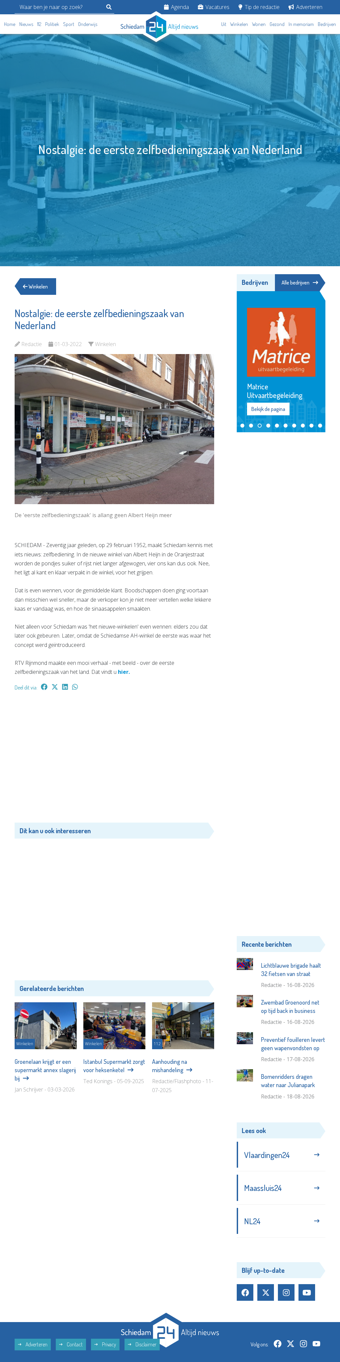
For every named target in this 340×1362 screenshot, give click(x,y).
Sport (68, 24)
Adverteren (308, 7)
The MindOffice (306, 1348)
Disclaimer (145, 1320)
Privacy (108, 1320)
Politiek (52, 24)
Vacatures (216, 7)
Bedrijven (327, 24)
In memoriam (301, 24)
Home (9, 24)
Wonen (259, 24)
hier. (124, 672)
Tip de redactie (261, 7)
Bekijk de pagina (268, 385)
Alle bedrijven (295, 282)
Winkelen (239, 24)
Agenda (179, 7)
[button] (242, 402)
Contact (74, 1320)
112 (39, 24)
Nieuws (26, 24)
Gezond (277, 24)
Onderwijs (87, 24)
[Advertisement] (114, 760)
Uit (223, 24)
